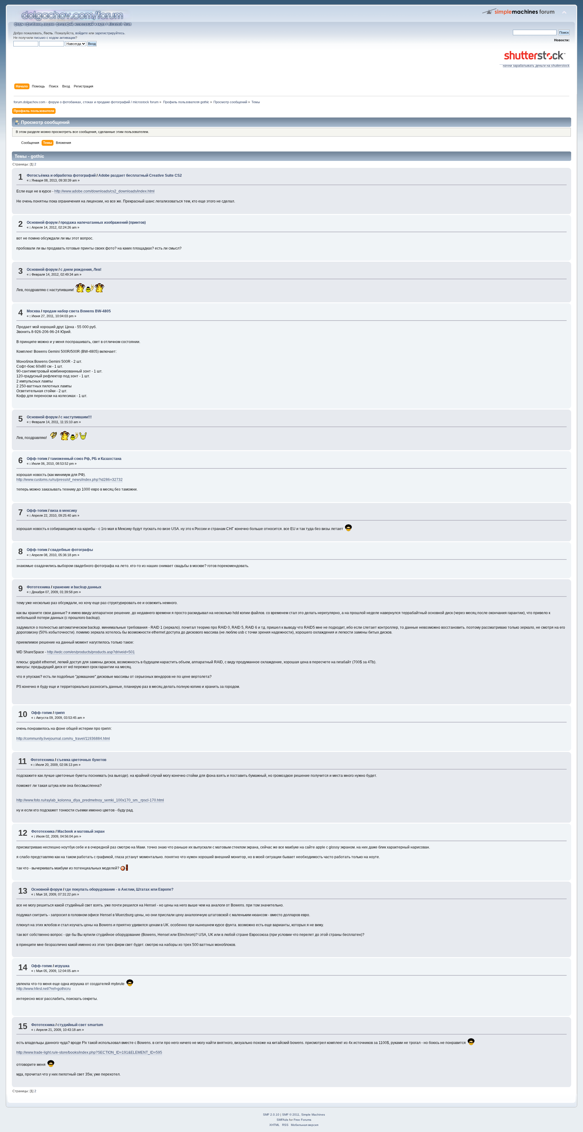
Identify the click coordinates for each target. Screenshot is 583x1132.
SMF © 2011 (290, 1114)
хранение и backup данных (77, 587)
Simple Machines (313, 1114)
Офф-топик (37, 459)
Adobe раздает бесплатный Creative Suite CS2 (140, 175)
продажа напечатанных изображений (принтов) (103, 222)
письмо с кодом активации (54, 37)
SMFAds (282, 1119)
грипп (60, 713)
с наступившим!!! (76, 417)
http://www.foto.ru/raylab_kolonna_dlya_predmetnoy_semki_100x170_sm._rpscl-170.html (90, 800)
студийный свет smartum (80, 1025)
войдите (81, 33)
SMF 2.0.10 (271, 1114)
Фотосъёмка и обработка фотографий (61, 175)
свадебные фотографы (71, 550)
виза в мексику (63, 510)
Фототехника (38, 587)
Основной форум (42, 222)
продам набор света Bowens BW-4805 (77, 311)
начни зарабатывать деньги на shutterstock (536, 65)
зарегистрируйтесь (109, 33)
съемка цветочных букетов (81, 760)
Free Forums (302, 1119)
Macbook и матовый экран (80, 831)
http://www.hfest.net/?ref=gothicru (43, 989)
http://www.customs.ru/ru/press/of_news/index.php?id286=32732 (69, 480)
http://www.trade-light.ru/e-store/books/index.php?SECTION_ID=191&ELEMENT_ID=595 (89, 1052)
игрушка (62, 966)
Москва (33, 311)
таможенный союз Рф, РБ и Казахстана (85, 459)
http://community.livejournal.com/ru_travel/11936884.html (63, 738)
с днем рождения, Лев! (80, 269)
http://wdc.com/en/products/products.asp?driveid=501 (91, 652)
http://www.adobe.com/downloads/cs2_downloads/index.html (104, 191)
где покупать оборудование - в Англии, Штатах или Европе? (119, 889)
